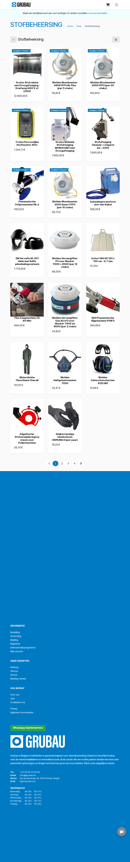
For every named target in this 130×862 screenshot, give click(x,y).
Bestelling (15, 632)
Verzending (15, 636)
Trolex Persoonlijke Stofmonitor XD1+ (27, 143)
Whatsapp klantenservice (28, 728)
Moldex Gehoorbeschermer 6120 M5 (103, 380)
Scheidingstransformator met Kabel (103, 203)
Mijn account (16, 651)
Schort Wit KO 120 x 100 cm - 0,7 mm (102, 260)
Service (13, 675)
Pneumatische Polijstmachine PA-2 (27, 203)
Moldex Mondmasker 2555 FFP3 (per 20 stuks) (103, 85)
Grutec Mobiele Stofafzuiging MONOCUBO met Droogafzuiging (65, 146)
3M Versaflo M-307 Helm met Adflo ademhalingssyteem (27, 261)
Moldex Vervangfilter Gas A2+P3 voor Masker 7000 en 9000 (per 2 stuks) (65, 322)
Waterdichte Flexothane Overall (27, 379)
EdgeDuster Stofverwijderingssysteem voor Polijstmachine (27, 438)
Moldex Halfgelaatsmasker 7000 (65, 380)
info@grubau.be (28, 775)
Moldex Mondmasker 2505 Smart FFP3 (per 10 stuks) (65, 204)
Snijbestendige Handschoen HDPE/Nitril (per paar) (65, 437)
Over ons (14, 695)
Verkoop (14, 667)
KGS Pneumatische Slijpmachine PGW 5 (103, 319)
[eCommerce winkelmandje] (108, 4)
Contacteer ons (17, 702)
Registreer (15, 644)
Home (70, 26)
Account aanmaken (97, 13)
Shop (79, 26)
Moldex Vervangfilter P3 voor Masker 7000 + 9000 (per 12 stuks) (65, 263)
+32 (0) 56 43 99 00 (30, 772)
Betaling (14, 640)
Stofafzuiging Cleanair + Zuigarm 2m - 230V (103, 144)
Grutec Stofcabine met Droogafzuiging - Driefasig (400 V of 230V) (27, 87)
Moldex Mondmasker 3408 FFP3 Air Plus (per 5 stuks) (65, 85)
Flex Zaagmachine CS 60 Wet (27, 319)
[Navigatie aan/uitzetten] (116, 4)
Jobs (12, 699)
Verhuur (14, 671)
